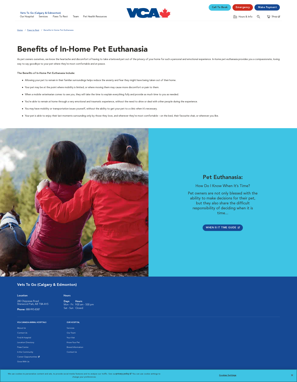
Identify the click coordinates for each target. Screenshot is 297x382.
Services (43, 16)
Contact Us (22, 333)
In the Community (25, 352)
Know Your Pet (73, 342)
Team (76, 16)
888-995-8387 (33, 309)
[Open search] (259, 16)
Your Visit (71, 338)
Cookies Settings (227, 375)
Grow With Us (23, 362)
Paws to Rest (33, 30)
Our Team (71, 333)
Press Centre (22, 347)
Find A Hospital (24, 338)
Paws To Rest (60, 16)
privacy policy (123, 374)
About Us (21, 328)
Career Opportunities (27, 357)
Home (20, 30)
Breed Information (75, 347)
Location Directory (25, 342)
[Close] (292, 375)
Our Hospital (27, 16)
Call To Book (220, 7)
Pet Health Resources (95, 16)
